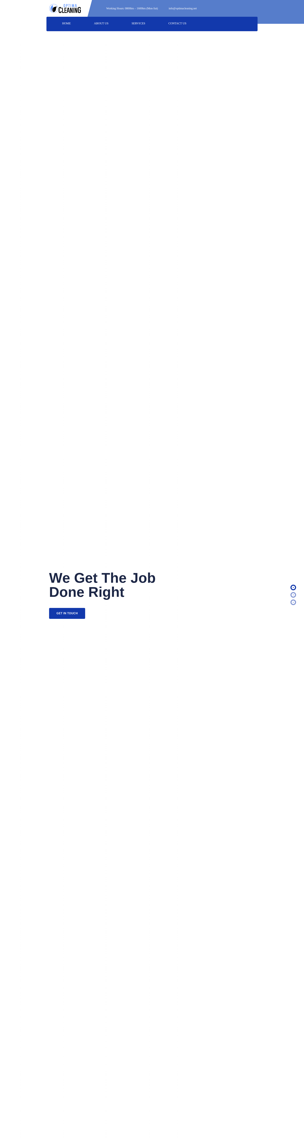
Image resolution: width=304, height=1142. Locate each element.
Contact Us (177, 23)
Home (66, 23)
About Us (101, 23)
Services (138, 23)
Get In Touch (67, 613)
